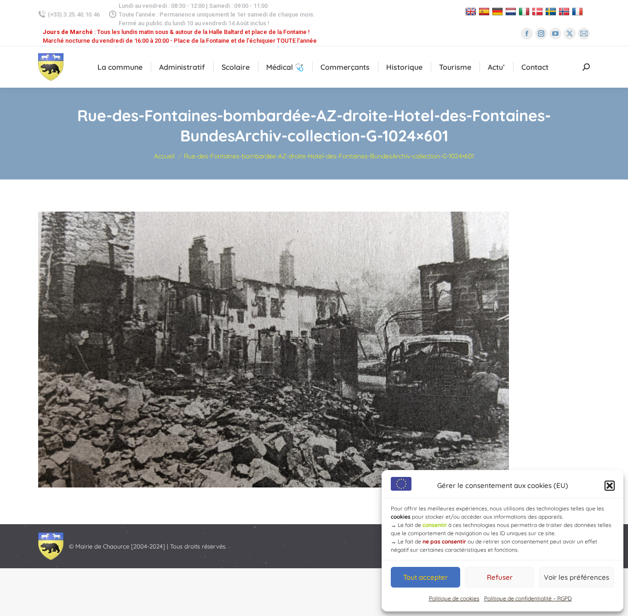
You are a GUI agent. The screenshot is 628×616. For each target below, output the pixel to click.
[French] (578, 11)
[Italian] (525, 11)
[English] (472, 11)
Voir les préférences (576, 577)
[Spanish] (485, 11)
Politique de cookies (454, 598)
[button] (609, 485)
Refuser (500, 577)
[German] (498, 11)
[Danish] (538, 11)
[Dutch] (512, 11)
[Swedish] (552, 11)
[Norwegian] (565, 11)
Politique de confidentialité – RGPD (528, 598)
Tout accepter (425, 577)
